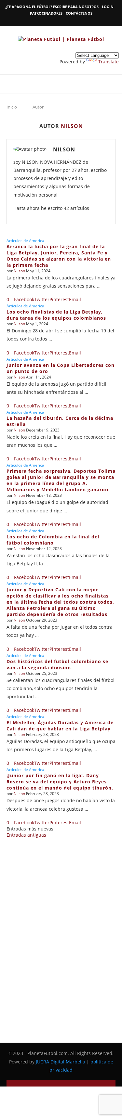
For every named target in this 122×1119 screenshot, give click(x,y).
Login (108, 6)
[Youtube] (62, 21)
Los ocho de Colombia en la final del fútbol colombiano (53, 540)
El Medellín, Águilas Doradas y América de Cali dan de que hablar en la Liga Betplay (60, 725)
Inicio (12, 107)
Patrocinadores (46, 13)
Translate (108, 61)
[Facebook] (55, 21)
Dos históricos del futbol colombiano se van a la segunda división (57, 664)
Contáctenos (79, 13)
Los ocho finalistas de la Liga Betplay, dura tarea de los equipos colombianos (56, 315)
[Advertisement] (61, 935)
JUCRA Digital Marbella (60, 1062)
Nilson (64, 149)
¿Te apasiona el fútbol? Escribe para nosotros (52, 6)
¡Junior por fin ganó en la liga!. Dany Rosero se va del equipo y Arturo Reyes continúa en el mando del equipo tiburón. (60, 781)
